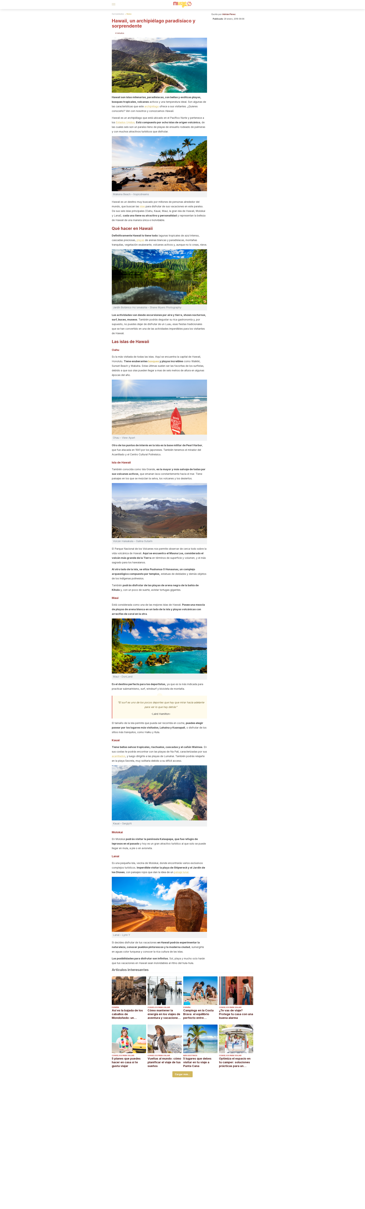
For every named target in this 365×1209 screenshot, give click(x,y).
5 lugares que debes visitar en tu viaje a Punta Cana (197, 1062)
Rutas (128, 14)
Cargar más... (182, 1074)
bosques (154, 361)
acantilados (118, 756)
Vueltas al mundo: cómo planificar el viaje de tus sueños (164, 1062)
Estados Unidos (125, 122)
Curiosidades (118, 14)
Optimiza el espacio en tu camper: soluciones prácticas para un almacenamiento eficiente (235, 1062)
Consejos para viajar (159, 1007)
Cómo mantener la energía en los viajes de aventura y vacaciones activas (164, 1014)
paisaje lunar (181, 872)
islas (142, 206)
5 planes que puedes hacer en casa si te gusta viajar (126, 1062)
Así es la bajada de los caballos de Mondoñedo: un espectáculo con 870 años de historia (127, 1014)
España (115, 1007)
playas (140, 240)
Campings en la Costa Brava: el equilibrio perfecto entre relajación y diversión (198, 1014)
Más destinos (190, 1055)
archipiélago (151, 106)
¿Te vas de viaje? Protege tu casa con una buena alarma (236, 1014)
